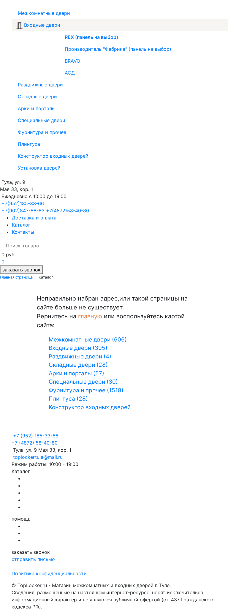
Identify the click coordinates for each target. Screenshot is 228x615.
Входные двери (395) (78, 347)
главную (90, 316)
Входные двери (41, 25)
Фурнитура (36, 493)
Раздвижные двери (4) (80, 356)
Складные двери (36, 96)
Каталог (21, 225)
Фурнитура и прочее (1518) (86, 390)
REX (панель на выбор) (91, 37)
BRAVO (72, 61)
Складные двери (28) (78, 364)
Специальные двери (40, 120)
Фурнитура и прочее (41, 132)
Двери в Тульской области (54, 507)
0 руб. (8, 254)
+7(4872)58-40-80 (67, 211)
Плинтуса (28, 144)
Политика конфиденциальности (49, 573)
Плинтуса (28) (68, 398)
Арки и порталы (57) (76, 373)
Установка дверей (38, 168)
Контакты (23, 232)
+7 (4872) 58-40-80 (35, 443)
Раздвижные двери (39, 85)
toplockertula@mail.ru (38, 457)
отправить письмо (33, 559)
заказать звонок (21, 270)
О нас (30, 526)
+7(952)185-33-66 (22, 203)
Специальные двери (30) (83, 381)
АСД (70, 73)
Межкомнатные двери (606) (88, 339)
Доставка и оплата (34, 218)
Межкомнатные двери (43, 13)
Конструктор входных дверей (52, 156)
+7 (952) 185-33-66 (35, 436)
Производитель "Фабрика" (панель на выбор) (118, 49)
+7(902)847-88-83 (23, 211)
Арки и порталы (36, 108)
